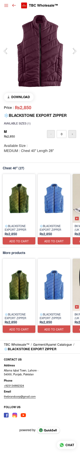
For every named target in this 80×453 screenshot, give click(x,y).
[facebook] (6, 415)
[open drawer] (6, 5)
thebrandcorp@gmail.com (20, 396)
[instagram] (15, 415)
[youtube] (23, 415)
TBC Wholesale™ (43, 5)
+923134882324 (14, 385)
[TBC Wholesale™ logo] (24, 5)
